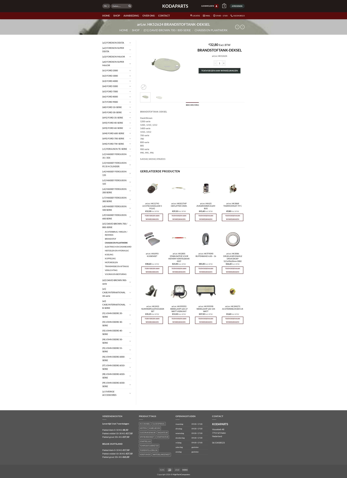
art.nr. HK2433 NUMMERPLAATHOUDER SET (152, 308)
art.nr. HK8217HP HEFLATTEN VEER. (179, 204)
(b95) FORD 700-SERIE (113, 138)
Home (123, 30)
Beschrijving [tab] (192, 105)
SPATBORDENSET (147, 437)
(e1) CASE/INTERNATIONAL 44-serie (113, 292)
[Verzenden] (129, 6)
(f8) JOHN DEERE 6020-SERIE (113, 376)
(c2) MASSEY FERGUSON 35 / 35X (114, 156)
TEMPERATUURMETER (149, 446)
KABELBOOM (154, 428)
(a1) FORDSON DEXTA (113, 42)
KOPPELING (110, 258)
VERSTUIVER (145, 454)
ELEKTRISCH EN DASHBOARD (118, 247)
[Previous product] (242, 27)
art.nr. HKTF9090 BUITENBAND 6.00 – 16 (206, 254)
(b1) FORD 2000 (110, 70)
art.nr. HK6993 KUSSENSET (152, 254)
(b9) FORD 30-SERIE (112, 112)
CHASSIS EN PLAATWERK (211, 30)
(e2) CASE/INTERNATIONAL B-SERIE (113, 304)
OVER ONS (148, 15)
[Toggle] (130, 42)
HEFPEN (143, 428)
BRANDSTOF (110, 239)
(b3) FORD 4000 (110, 81)
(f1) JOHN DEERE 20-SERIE (112, 315)
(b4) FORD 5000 (110, 86)
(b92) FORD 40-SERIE (112, 122)
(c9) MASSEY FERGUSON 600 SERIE (114, 217)
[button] (216, 6)
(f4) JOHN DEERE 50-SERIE (112, 341)
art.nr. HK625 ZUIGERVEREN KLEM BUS (206, 206)
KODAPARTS (173, 6)
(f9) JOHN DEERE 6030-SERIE (113, 384)
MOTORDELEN (111, 262)
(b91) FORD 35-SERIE (112, 117)
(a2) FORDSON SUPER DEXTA (113, 50)
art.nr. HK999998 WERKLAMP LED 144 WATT (206, 308)
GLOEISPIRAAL (159, 424)
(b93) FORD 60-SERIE (112, 128)
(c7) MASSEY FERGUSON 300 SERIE (114, 199)
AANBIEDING (131, 15)
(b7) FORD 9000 (110, 102)
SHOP (116, 15)
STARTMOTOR (162, 437)
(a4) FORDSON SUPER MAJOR (113, 63)
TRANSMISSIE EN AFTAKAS (117, 266)
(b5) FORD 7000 (110, 91)
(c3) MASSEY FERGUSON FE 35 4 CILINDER (114, 165)
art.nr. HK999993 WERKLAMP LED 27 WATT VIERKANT (179, 308)
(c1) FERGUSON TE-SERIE (114, 149)
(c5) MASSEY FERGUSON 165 (114, 182)
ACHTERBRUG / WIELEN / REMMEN (116, 233)
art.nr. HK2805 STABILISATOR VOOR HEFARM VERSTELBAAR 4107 (178, 257)
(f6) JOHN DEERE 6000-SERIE (113, 358)
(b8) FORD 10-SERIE (112, 107)
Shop (136, 30)
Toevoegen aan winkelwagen (219, 70)
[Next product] (237, 27)
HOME (106, 15)
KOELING (109, 254)
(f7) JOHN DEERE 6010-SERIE (113, 367)
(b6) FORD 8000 (110, 96)
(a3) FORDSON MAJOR (113, 56)
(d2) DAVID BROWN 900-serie (114, 282)
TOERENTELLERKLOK (149, 450)
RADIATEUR (163, 433)
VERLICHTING (111, 270)
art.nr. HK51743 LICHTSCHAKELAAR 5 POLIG (152, 206)
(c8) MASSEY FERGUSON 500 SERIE (114, 208)
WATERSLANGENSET (161, 454)
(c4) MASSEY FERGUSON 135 (114, 173)
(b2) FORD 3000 (110, 75)
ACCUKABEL (145, 424)
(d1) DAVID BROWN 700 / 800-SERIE (167, 30)
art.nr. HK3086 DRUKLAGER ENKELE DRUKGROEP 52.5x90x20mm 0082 (232, 257)
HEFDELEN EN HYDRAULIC (117, 250)
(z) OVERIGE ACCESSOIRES (109, 393)
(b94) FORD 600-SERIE (113, 133)
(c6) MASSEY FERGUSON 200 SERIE (114, 191)
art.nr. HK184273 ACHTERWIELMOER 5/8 (232, 307)
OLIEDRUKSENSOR (147, 433)
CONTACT (164, 15)
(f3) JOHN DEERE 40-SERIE (112, 332)
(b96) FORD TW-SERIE (113, 143)
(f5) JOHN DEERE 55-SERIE (112, 350)
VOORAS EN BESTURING (115, 274)
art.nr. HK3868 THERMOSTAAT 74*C (232, 204)
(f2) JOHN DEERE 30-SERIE (112, 324)
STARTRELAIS (145, 441)
